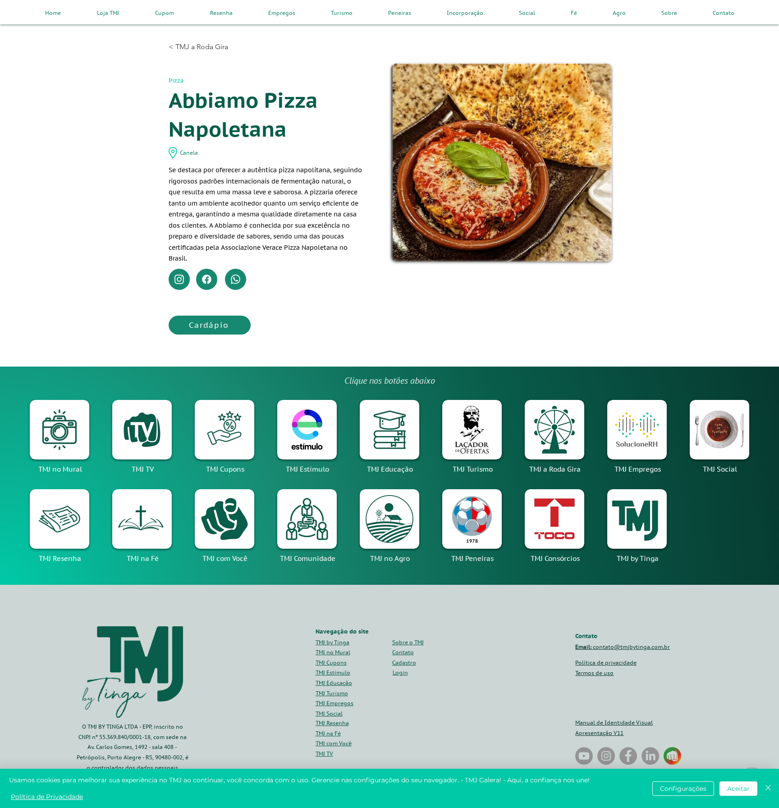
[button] (404, 662)
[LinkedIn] (650, 756)
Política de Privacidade (47, 797)
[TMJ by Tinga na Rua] (584, 756)
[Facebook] (206, 279)
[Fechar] (768, 788)
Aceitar (738, 789)
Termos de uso (594, 673)
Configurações (683, 789)
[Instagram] (179, 279)
